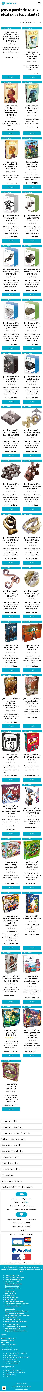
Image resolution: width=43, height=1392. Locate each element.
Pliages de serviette (11, 1317)
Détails (11, 77)
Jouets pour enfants (11, 1297)
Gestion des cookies (21, 1389)
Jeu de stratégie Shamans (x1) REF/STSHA (32, 647)
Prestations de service (12, 1329)
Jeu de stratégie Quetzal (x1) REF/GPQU (11, 1032)
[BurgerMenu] (38, 3)
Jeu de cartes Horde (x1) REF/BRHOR (32, 164)
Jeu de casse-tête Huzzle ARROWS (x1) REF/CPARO (32, 217)
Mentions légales (21, 1383)
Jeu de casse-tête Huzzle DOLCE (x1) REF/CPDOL (32, 432)
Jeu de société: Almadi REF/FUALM (32, 917)
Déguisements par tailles (13, 1284)
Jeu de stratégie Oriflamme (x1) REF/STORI (11, 647)
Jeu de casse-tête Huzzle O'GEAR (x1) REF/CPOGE (32, 486)
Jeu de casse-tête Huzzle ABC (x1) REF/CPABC (11, 217)
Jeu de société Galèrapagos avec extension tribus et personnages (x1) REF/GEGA (11, 36)
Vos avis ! (7, 1376)
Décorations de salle (12, 1282)
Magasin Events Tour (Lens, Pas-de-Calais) (21, 1219)
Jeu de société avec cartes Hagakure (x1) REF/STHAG (32, 700)
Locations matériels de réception (16, 1326)
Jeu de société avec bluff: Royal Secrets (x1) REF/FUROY (32, 810)
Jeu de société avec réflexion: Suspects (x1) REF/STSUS (11, 978)
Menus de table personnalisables (16, 1321)
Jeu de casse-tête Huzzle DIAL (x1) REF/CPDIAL (32, 378)
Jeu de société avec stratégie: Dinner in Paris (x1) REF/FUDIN (32, 1033)
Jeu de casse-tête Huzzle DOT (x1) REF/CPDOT (11, 486)
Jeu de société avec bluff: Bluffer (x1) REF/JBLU (32, 757)
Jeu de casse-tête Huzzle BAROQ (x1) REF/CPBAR (11, 271)
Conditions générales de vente (21, 1386)
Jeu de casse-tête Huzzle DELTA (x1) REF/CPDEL (32, 325)
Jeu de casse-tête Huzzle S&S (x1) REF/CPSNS (11, 593)
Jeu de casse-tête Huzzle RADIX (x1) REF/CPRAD (11, 539)
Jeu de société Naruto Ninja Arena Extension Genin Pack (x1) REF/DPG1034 (11, 920)
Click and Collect (10, 1374)
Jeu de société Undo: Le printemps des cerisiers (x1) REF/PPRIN (11, 110)
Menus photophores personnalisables (17, 1315)
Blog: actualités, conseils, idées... (16, 1331)
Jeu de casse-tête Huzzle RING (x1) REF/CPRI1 (32, 539)
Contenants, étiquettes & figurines (16, 1311)
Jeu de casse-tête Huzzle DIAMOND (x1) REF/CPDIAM (11, 432)
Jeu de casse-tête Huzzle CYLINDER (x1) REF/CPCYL (11, 325)
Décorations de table (12, 1286)
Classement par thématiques (15, 1277)
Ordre (22, 22)
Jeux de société (10, 1295)
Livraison (13, 1206)
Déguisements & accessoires (14, 1301)
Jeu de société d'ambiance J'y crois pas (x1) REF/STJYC (11, 865)
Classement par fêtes (12, 1275)
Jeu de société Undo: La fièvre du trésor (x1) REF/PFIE (32, 55)
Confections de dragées (13, 1319)
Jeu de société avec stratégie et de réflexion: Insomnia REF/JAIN (11, 809)
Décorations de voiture (12, 1288)
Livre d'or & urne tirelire (13, 1306)
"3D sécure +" (28, 1234)
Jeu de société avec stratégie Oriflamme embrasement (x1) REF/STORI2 (11, 703)
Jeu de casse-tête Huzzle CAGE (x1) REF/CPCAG (32, 271)
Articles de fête (10, 1291)
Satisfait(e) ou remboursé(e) (14, 1370)
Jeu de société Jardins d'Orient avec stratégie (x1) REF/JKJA (32, 979)
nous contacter (35, 1263)
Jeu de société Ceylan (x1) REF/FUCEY (11, 1086)
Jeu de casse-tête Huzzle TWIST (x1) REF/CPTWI (32, 593)
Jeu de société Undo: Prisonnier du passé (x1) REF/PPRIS (11, 165)
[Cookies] (4, 1388)
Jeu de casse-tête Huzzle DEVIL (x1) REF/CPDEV (11, 378)
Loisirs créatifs (10, 1309)
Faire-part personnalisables (14, 1313)
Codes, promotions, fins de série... (15, 1372)
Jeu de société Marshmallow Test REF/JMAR (11, 757)
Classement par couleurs (13, 1279)
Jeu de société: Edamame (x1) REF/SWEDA (32, 864)
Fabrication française (12, 1324)
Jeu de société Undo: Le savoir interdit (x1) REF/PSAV (32, 109)
